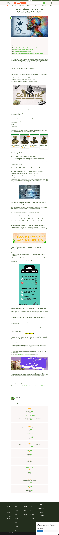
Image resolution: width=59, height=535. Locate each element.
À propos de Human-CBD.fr (10, 513)
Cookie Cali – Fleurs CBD (24, 146)
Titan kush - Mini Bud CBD (29, 433)
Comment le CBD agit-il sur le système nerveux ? (20, 45)
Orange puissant (29, 450)
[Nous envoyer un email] (41, 515)
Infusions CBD (16, 510)
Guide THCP (31, 519)
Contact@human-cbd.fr (41, 508)
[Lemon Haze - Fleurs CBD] (15, 139)
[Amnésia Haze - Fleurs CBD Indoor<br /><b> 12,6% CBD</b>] (44, 139)
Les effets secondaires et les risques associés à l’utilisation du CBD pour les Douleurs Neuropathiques (28, 53)
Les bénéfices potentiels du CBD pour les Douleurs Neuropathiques (23, 49)
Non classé (29, 7)
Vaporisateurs (16, 522)
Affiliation (31, 506)
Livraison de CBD (9, 512)
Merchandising (16, 518)
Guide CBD (31, 510)
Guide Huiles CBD (32, 514)
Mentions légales (9, 507)
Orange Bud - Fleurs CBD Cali (29, 415)
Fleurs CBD (13, 5)
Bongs (15, 519)
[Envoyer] (44, 3)
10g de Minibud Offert (29, 458)
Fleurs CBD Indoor (24, 510)
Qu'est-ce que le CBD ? (9, 516)
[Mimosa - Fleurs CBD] (34, 139)
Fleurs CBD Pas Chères (24, 506)
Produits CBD (36, 5)
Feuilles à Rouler (16, 527)
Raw (15, 530)
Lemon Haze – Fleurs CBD (15, 145)
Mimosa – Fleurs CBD (33, 145)
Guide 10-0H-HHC (32, 518)
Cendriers (16, 523)
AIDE (51, 5)
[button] (57, 522)
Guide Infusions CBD (32, 515)
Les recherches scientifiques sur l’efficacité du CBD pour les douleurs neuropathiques (25, 47)
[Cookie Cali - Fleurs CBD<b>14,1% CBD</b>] (24, 139)
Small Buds (23, 515)
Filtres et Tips (16, 526)
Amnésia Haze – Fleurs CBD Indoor (43, 146)
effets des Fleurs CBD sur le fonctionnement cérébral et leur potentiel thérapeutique (33, 385)
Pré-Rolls (16, 514)
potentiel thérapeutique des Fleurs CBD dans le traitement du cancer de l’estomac (27, 388)
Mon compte (8, 506)
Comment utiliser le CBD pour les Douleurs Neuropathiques (22, 51)
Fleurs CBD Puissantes (24, 507)
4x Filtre (29, 407)
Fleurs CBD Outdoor (24, 514)
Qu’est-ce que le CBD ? (16, 43)
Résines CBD (21, 5)
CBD (7, 5)
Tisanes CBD (16, 511)
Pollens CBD (16, 507)
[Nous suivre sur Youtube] (43, 515)
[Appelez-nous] (42, 515)
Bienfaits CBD (31, 511)
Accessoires (44, 5)
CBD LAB (28, 5)
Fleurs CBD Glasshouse (25, 511)
